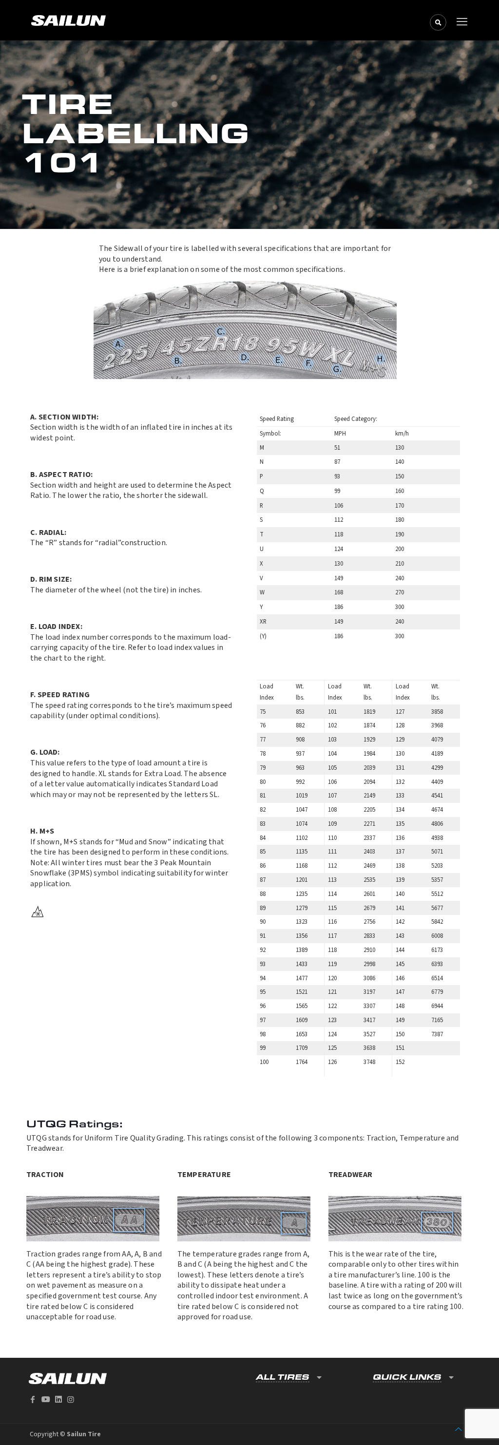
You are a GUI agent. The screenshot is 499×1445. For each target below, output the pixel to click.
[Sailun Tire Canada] (247, 20)
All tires (282, 1377)
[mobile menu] (462, 22)
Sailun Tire (84, 1434)
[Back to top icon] (458, 1429)
